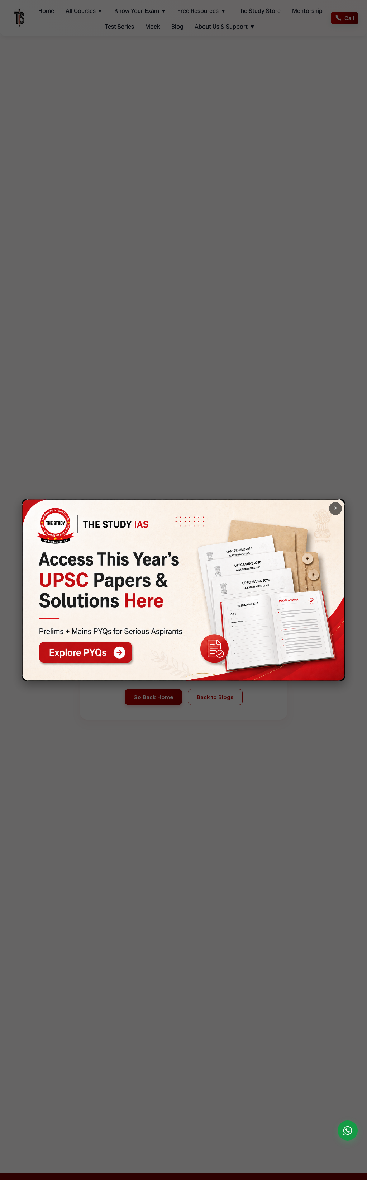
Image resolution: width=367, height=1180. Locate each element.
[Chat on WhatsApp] (348, 1130)
